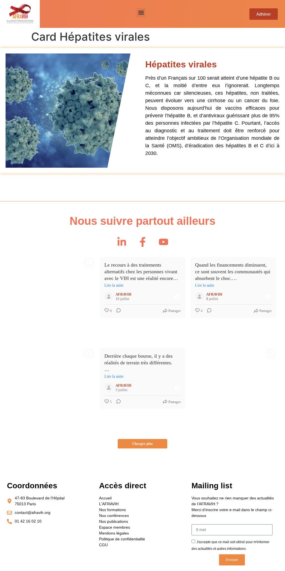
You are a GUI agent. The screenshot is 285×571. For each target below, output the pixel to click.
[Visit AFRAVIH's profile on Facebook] (108, 296)
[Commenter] (117, 311)
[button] (141, 12)
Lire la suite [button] (113, 285)
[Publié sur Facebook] (177, 296)
